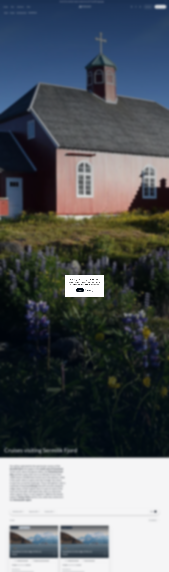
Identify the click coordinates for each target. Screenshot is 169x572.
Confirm (80, 290)
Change (89, 290)
